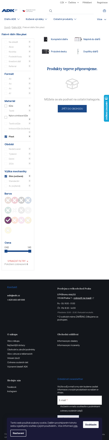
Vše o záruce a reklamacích (20, 353)
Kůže (19, 106)
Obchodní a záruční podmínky (21, 349)
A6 (19, 83)
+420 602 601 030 (16, 299)
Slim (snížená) (19, 176)
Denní (19, 159)
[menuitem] (12, 19)
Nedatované (19, 149)
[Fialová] (8, 220)
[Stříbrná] (28, 210)
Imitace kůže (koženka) (19, 130)
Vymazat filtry (17, 261)
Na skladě (19, 42)
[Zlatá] (28, 220)
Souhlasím (91, 424)
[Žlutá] (8, 230)
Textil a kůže (19, 123)
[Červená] (14, 200)
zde (75, 425)
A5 (19, 79)
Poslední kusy (19, 56)
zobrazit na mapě (82, 298)
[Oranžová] (14, 220)
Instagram (12, 391)
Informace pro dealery (67, 341)
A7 (19, 93)
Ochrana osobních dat (17, 362)
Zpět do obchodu (72, 108)
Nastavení (18, 433)
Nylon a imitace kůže (19, 117)
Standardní (19, 181)
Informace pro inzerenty (68, 345)
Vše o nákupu (13, 341)
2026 (19, 163)
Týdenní (19, 154)
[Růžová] (21, 220)
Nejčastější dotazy (16, 345)
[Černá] (21, 200)
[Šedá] (21, 210)
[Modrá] (28, 200)
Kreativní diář (19, 61)
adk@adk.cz (13, 295)
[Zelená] (8, 210)
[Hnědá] (8, 200)
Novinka (19, 51)
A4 (19, 88)
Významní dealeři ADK (17, 366)
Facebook (11, 387)
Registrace (102, 2)
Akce (19, 47)
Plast (19, 136)
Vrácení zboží (13, 358)
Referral (19, 66)
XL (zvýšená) (19, 186)
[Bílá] (14, 210)
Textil (19, 111)
